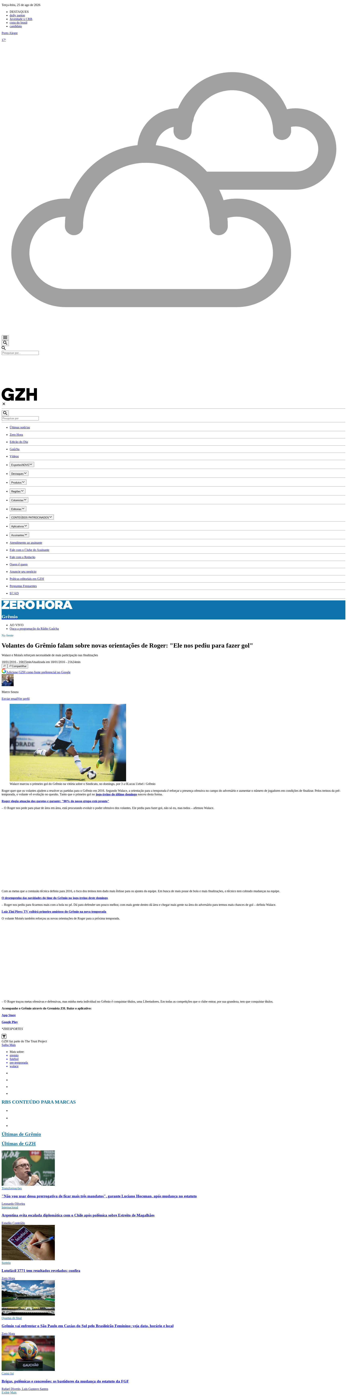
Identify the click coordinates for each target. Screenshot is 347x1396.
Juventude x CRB (21, 19)
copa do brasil (18, 22)
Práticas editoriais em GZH (27, 579)
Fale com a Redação (22, 557)
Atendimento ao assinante (26, 542)
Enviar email (10, 698)
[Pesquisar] (5, 413)
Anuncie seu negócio (23, 571)
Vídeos (14, 456)
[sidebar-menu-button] (5, 337)
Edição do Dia (19, 442)
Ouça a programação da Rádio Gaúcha (34, 628)
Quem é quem (19, 564)
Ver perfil (24, 698)
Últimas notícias (20, 427)
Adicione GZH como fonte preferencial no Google (38, 672)
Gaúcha (14, 449)
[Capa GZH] (173, 362)
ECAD (14, 593)
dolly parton (17, 15)
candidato (16, 26)
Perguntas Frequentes (23, 586)
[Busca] (5, 343)
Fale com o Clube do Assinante (29, 550)
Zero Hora (16, 434)
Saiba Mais (9, 1045)
